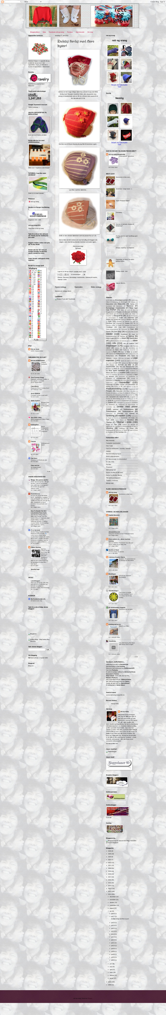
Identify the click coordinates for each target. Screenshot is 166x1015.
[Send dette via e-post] (58, 274)
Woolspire (110, 432)
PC (122, 386)
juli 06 (113, 951)
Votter (131, 430)
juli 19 (113, 931)
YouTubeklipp (119, 432)
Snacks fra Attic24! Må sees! (114, 472)
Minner (108, 372)
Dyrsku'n (129, 319)
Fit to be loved (35, 530)
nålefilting (133, 380)
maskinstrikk (110, 367)
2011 (109, 894)
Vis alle (48, 471)
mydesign (114, 374)
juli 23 (113, 925)
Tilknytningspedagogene (113, 478)
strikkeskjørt (109, 413)
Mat (121, 366)
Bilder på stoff (125, 310)
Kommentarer (132, 353)
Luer (116, 363)
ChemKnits (112, 641)
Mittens (115, 372)
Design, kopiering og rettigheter (125, 247)
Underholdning (127, 426)
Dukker (108, 319)
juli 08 (113, 948)
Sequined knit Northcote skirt (39, 460)
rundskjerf (130, 395)
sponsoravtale (131, 404)
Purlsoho (115, 670)
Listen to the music (132, 360)
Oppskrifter (124, 382)
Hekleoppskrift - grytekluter (126, 156)
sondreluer (112, 404)
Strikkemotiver (111, 411)
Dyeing (116, 319)
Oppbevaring (109, 382)
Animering (115, 302)
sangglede (132, 397)
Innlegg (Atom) (67, 291)
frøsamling (124, 329)
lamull (122, 360)
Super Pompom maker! (123, 200)
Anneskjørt (124, 302)
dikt (127, 315)
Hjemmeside (80, 32)
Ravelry (108, 393)
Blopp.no (30, 666)
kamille (125, 350)
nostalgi (133, 378)
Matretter (108, 368)
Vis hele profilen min (112, 743)
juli (111, 911)
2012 (109, 891)
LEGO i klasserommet (37, 351)
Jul (124, 348)
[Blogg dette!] (61, 274)
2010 (109, 982)
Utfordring (109, 428)
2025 (109, 854)
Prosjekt (109, 391)
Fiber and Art (35, 465)
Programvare (132, 389)
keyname (108, 352)
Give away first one (130, 331)
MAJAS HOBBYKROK (38, 360)
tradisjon (124, 424)
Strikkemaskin (128, 409)
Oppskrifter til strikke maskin (115, 384)
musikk (132, 372)
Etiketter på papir (130, 321)
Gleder (109, 334)
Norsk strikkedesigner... (113, 456)
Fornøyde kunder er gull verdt (39, 395)
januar (112, 978)
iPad (134, 346)
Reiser (134, 393)
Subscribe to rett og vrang (36, 228)
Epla (44, 32)
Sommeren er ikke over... (123, 177)
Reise (121, 393)
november (113, 899)
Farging (127, 323)
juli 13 (113, 940)
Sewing (108, 398)
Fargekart (119, 323)
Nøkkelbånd (109, 380)
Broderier (119, 313)
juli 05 (113, 954)
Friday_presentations (112, 329)
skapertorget (130, 398)
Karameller (132, 350)
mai (111, 966)
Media (115, 368)
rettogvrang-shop (120, 395)
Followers (127, 325)
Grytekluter (124, 334)
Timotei (33, 441)
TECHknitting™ (114, 590)
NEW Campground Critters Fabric (40, 419)
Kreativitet (122, 356)
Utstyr (132, 428)
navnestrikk (122, 376)
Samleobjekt (123, 397)
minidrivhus (132, 370)
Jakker (108, 348)
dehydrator (108, 315)
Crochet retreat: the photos (116, 551)
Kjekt (115, 352)
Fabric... (127, 681)
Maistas (112, 364)
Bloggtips (119, 312)
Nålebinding (126, 380)
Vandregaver (109, 430)
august (112, 908)
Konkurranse (110, 355)
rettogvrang (109, 395)
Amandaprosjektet (121, 300)
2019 (109, 871)
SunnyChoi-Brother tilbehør (114, 475)
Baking (132, 304)
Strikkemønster (127, 411)
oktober (112, 902)
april (111, 969)
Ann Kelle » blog (36, 417)
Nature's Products (112, 677)
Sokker (110, 402)
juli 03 (113, 957)
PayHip (116, 386)
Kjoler (122, 352)
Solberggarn (120, 402)
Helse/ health (110, 338)
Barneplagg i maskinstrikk (77, 277)
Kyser (128, 358)
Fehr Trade (109, 446)
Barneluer (66, 277)
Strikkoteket (135, 416)
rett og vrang (113, 492)
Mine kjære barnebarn (117, 370)
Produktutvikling (114, 389)
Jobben (117, 348)
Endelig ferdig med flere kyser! (120, 919)
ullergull (133, 424)
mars (111, 972)
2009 (109, 985)
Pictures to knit (131, 386)
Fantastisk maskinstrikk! (113, 443)
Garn (132, 329)
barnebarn (119, 306)
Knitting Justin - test (121, 271)
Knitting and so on (115, 624)
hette (118, 338)
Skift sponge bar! (111, 470)
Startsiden (78, 287)
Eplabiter (119, 321)
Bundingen (112, 574)
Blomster (127, 312)
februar (112, 975)
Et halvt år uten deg (36, 600)
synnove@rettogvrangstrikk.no (115, 695)
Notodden (133, 840)
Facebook (109, 323)
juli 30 (113, 913)
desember (113, 896)
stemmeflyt (109, 407)
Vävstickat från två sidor (126, 609)
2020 (109, 868)
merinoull (128, 368)
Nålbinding (117, 380)
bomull (111, 313)
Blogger (90, 998)
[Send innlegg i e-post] (83, 274)
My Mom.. (44, 549)
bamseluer (109, 306)
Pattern (108, 386)
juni (111, 963)
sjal (124, 398)
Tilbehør (109, 422)
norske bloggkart (113, 842)
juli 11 (113, 943)
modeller (123, 373)
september (113, 905)
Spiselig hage (35, 569)
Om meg (90, 32)
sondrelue (135, 402)
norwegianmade (121, 378)
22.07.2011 (109, 300)
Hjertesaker (134, 338)
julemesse (109, 350)
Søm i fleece (119, 420)
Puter (128, 391)
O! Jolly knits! (110, 462)
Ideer (135, 340)
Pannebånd (131, 384)
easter (136, 319)
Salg (136, 395)
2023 (109, 859)
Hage (133, 334)
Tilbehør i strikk (62, 279)
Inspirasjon (111, 346)
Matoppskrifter (130, 366)
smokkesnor (117, 400)
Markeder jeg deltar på (126, 364)
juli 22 (113, 928)
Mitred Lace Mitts (124, 626)
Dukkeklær (131, 317)
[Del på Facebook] (65, 274)
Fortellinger (109, 327)
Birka (134, 310)
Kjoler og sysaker (132, 352)
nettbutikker (109, 378)
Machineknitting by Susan (113, 453)
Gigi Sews (34, 458)
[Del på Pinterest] (68, 274)
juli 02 (113, 960)
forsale (134, 325)
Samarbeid (112, 397)
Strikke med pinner (127, 406)
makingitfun (35, 424)
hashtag (122, 336)
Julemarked (132, 348)
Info (114, 343)
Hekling (131, 336)
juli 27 (113, 916)
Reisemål (127, 393)
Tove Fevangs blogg (37, 377)
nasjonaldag (129, 374)
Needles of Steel (114, 550)
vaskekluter (118, 430)
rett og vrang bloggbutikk (117, 154)
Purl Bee (108, 464)
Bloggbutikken (35, 32)
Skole (109, 400)
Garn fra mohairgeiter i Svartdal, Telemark (118, 448)
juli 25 (113, 922)
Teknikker (130, 420)
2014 (109, 885)
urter (135, 426)
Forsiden (70, 32)
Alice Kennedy (110, 440)
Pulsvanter (119, 391)
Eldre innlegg (96, 287)
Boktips (135, 312)
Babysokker (109, 304)
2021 (109, 865)
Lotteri (110, 363)
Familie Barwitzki (114, 515)
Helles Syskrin (35, 400)
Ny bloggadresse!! (36, 467)
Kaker (117, 350)
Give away (117, 331)
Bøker (126, 313)
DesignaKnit (118, 316)
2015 (109, 883)
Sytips (133, 418)
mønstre (122, 374)
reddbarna (114, 393)
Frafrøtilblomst (131, 327)
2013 (109, 888)
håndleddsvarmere (126, 340)
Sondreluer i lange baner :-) (124, 189)
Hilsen (124, 338)
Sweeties (116, 418)
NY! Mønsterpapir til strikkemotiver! (116, 459)
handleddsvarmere (111, 336)
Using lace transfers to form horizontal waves (121, 533)
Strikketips (120, 413)
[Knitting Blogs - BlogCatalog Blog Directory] (39, 641)
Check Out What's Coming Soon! (40, 388)
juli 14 (113, 937)
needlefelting (132, 376)
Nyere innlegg (60, 287)
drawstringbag (112, 317)
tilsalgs (108, 424)
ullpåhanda (109, 426)
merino (121, 368)
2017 (109, 877)
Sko (137, 398)
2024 (109, 856)
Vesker (125, 430)
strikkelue (115, 409)
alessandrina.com (114, 532)
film (134, 323)
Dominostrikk (134, 315)
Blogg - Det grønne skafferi (39, 480)
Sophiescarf (121, 404)
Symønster (124, 418)
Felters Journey (36, 547)
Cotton (133, 313)
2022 (109, 862)
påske (134, 391)
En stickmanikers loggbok (117, 607)
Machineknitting (133, 363)
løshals (124, 363)
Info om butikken (128, 343)
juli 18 (113, 934)
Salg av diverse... (121, 283)
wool (136, 430)
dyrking (123, 319)
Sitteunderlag (116, 398)
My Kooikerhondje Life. (38, 599)
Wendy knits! (110, 483)
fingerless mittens (110, 325)
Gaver (108, 331)
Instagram (126, 346)
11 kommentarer (75, 274)
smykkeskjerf (125, 400)
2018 (109, 874)
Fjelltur (120, 325)
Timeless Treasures (112, 480)
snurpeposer (134, 400)
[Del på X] (63, 274)
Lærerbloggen (35, 581)
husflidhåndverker (114, 340)
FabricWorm (35, 386)
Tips (115, 424)
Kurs (122, 358)
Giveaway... (119, 212)
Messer (135, 368)
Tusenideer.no (35, 494)
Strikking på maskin (91, 277)
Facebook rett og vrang (56, 32)
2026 (109, 851)
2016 (109, 880)
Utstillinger (122, 428)
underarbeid (118, 426)
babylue (133, 302)
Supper (110, 418)
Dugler (121, 317)
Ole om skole (35, 349)
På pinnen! (109, 467)
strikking (131, 413)
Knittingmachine (120, 353)
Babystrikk (121, 304)
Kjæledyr (111, 353)
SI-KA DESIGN (35, 393)
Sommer (127, 402)
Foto (120, 327)
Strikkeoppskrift (129, 668)
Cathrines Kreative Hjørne (117, 557)
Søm (107, 420)
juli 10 (113, 945)
